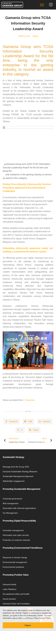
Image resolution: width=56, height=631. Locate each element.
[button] (42, 4)
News (35, 36)
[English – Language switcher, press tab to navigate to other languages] (51, 4)
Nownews (30, 400)
